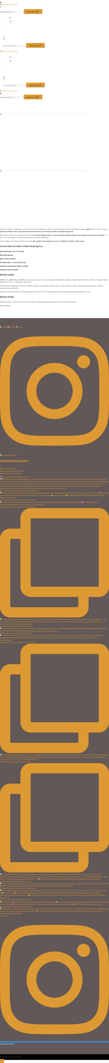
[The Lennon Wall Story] (8, 4)
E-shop (5, 35)
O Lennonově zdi (8, 33)
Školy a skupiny (8, 29)
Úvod (4, 25)
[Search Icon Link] (4, 41)
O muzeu (5, 27)
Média (5, 31)
